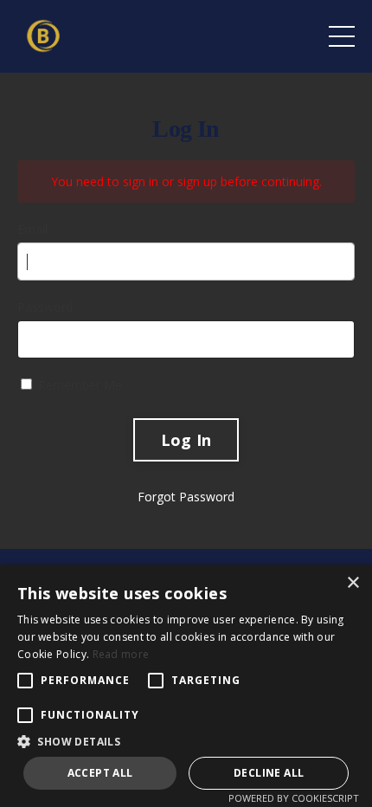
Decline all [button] (269, 772)
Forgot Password (186, 496)
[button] (186, 741)
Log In (186, 439)
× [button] (352, 583)
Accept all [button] (100, 772)
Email (32, 229)
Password (45, 307)
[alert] (186, 686)
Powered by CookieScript (293, 797)
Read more (121, 654)
